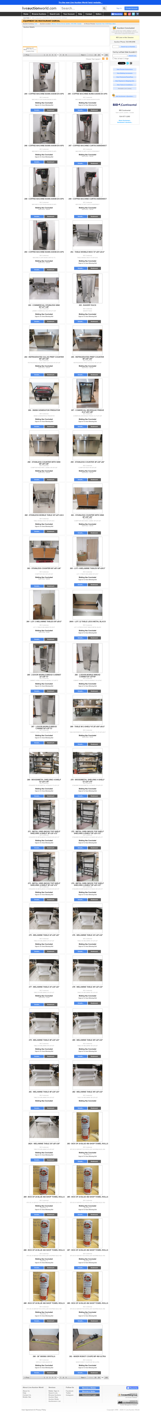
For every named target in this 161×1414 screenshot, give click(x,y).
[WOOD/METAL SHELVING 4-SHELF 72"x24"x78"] (44, 763)
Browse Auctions (55, 1395)
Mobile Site (27, 1397)
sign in (119, 8)
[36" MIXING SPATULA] (44, 1339)
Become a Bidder (89, 1388)
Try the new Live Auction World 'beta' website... (81, 2)
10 (95, 55)
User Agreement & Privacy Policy (34, 1410)
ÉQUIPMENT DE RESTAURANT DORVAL (55, 18)
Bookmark (50, 110)
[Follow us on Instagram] (129, 14)
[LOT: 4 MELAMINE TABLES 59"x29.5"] (87, 551)
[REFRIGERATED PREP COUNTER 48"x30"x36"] (87, 340)
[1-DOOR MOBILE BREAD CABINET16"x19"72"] (44, 710)
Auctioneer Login (89, 1395)
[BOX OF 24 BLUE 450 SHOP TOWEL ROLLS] (87, 1127)
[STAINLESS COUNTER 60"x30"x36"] (44, 551)
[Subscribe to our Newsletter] (117, 14)
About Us (26, 1391)
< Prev (27, 55)
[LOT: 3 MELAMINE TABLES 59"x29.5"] (44, 605)
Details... (37, 110)
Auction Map (53, 1397)
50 (102, 55)
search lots (55, 14)
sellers (98, 14)
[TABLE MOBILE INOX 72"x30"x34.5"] (87, 235)
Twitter (68, 1393)
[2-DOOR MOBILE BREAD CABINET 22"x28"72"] (44, 658)
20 (99, 55)
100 (106, 55)
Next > (83, 55)
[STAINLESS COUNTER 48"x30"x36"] (87, 445)
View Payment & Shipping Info (124, 81)
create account (131, 8)
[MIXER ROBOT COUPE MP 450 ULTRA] (87, 1339)
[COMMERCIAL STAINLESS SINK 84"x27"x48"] (44, 288)
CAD (35, 23)
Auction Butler (54, 1399)
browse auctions (39, 14)
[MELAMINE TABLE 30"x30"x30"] (44, 1127)
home (25, 14)
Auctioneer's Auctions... (124, 122)
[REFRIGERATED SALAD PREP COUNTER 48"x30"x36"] (44, 340)
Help (24, 1393)
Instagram (69, 1395)
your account (68, 14)
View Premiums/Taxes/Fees (124, 77)
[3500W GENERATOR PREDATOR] (44, 393)
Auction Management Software (128, 1405)
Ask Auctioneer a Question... (125, 96)
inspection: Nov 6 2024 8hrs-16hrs (106, 23)
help (80, 14)
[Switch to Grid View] (103, 58)
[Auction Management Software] (128, 1404)
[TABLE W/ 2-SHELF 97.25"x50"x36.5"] (87, 710)
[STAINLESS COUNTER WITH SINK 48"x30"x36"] (44, 445)
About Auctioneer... (125, 120)
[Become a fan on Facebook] (137, 14)
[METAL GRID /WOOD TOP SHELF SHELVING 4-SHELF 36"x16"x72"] (44, 815)
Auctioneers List (54, 1401)
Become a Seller (88, 1391)
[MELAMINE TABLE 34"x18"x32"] (44, 918)
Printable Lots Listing (124, 88)
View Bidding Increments (124, 73)
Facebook (69, 1391)
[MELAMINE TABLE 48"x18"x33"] (87, 970)
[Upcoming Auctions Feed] (125, 14)
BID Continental (124, 110)
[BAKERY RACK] (87, 288)
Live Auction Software (131, 1397)
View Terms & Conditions (125, 84)
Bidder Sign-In (54, 1391)
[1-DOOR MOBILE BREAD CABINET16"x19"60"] (87, 658)
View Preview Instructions (125, 69)
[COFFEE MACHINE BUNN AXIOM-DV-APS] (44, 77)
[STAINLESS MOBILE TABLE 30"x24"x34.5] (44, 498)
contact (89, 14)
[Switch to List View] (107, 58)
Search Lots (53, 1393)
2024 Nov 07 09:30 (30, 50)
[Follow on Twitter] (133, 14)
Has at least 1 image (121, 58)
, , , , (66, 23)
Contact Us (27, 1395)
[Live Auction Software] (128, 1396)
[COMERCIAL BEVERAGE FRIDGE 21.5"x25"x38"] (87, 393)
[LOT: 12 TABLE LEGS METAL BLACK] (87, 605)
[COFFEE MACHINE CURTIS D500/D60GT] (87, 129)
